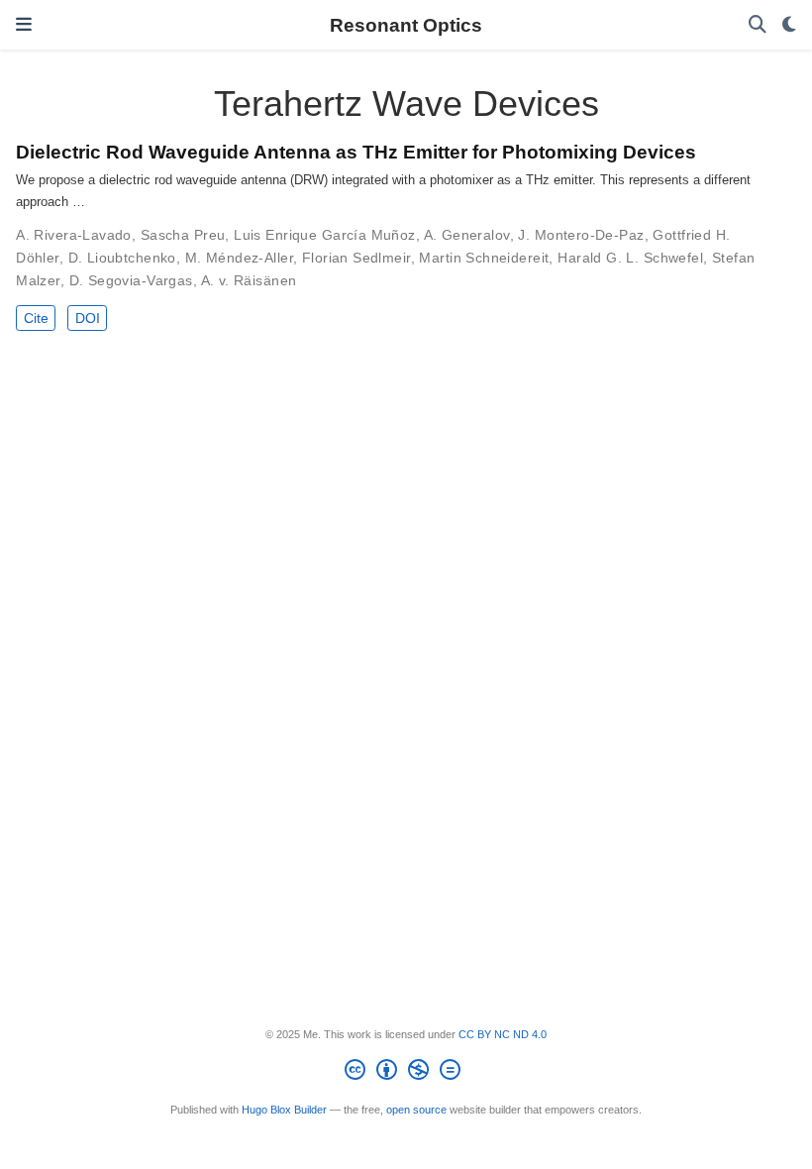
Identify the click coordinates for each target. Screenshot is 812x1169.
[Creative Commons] (406, 1073)
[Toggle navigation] (24, 25)
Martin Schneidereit (484, 258)
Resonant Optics (406, 25)
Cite (36, 318)
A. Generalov (467, 235)
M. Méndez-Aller (239, 258)
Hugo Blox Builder (284, 1110)
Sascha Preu (183, 235)
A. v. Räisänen (249, 280)
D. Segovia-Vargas (131, 280)
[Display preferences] (789, 25)
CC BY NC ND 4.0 (502, 1034)
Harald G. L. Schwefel (630, 258)
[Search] (757, 25)
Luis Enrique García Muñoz (325, 235)
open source (416, 1110)
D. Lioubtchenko (122, 258)
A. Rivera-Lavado (74, 235)
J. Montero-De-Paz (581, 235)
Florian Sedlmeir (356, 258)
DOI (87, 318)
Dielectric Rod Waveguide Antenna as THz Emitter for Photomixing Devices (356, 151)
